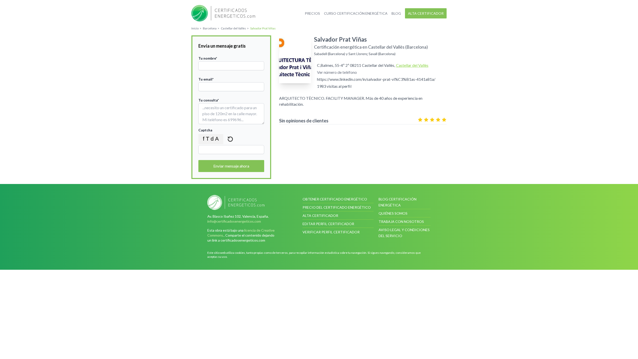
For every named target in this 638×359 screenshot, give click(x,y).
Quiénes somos (393, 213)
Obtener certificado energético (335, 199)
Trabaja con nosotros (401, 221)
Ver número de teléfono (337, 72)
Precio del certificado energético (337, 207)
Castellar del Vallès (412, 65)
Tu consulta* (208, 100)
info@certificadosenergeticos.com (234, 221)
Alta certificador (426, 13)
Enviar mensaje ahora (231, 166)
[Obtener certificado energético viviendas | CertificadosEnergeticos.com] (242, 202)
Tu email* (206, 79)
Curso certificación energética (356, 13)
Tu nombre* (207, 58)
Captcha (205, 130)
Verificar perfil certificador (331, 232)
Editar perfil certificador (328, 224)
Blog (396, 13)
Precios (312, 13)
